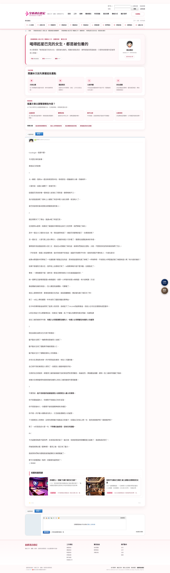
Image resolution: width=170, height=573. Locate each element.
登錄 (88, 524)
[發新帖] (39, 134)
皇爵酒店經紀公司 (26, 30)
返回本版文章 (129, 56)
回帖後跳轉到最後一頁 (58, 532)
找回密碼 (142, 6)
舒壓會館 (69, 555)
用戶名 (109, 6)
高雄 (122, 555)
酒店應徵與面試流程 (71, 126)
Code (56, 518)
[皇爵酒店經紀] (35, 14)
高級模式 (122, 518)
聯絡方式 (115, 14)
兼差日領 (119, 567)
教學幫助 (96, 550)
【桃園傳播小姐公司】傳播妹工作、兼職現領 (72, 30)
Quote (54, 518)
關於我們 (124, 14)
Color (46, 518)
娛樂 (80, 14)
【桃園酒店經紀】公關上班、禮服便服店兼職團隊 (46, 30)
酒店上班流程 (126, 567)
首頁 (69, 14)
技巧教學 (113, 567)
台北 (122, 547)
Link (51, 518)
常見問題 (97, 14)
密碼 (109, 9)
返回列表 (31, 134)
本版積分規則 (139, 532)
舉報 (139, 503)
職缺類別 (88, 14)
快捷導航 (137, 14)
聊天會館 (69, 557)
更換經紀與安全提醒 (85, 126)
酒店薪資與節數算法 (41, 126)
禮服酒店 (69, 550)
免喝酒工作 (70, 560)
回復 (32, 503)
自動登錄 (135, 6)
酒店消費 (106, 14)
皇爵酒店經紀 (140, 567)
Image (49, 518)
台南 (122, 552)
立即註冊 (142, 9)
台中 (122, 550)
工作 (75, 14)
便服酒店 (69, 547)
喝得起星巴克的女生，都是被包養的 (95, 30)
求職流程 (96, 552)
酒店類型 (133, 567)
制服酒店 (69, 552)
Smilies (59, 518)
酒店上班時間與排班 (56, 126)
